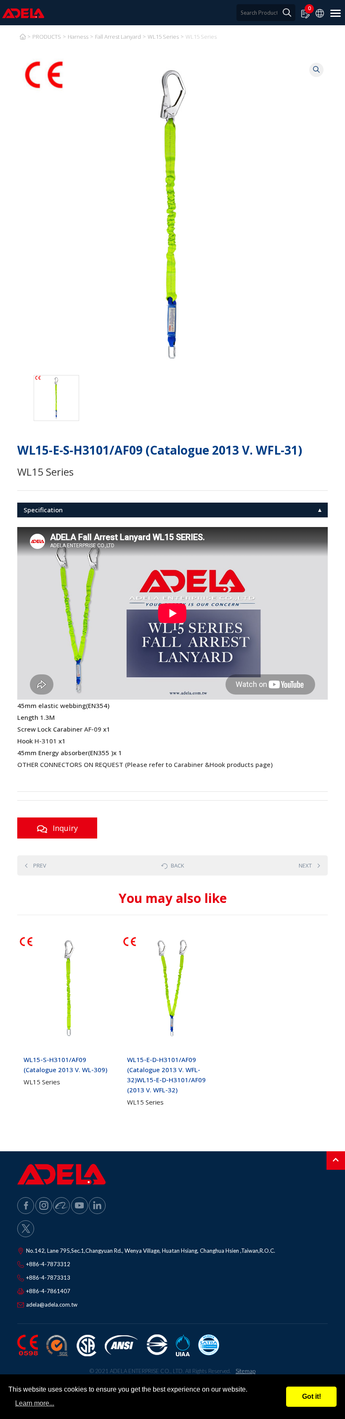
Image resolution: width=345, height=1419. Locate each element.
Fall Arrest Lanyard (118, 36)
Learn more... (34, 1403)
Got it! (311, 1396)
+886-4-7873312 (48, 1264)
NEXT (305, 865)
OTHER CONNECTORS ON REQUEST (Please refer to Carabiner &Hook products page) (145, 764)
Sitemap (245, 1370)
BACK (177, 865)
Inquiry (64, 828)
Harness (78, 36)
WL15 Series (163, 36)
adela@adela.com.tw (51, 1304)
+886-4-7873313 (48, 1277)
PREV (39, 865)
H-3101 (45, 741)
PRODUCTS (46, 36)
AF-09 (92, 729)
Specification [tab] (43, 510)
